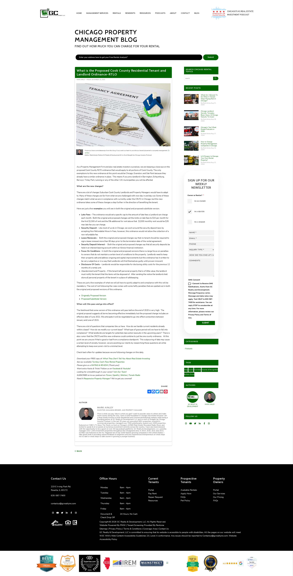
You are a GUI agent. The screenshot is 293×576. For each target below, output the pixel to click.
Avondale (197, 370)
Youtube (126, 368)
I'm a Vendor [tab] (199, 222)
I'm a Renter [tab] (199, 211)
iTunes (108, 375)
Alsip (186, 370)
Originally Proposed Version (93, 295)
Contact (185, 13)
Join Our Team (119, 372)
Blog (196, 13)
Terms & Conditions (132, 528)
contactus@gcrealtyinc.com (63, 503)
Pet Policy (185, 500)
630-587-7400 (58, 495)
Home (79, 13)
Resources (145, 13)
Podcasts (160, 13)
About (173, 13)
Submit (211, 57)
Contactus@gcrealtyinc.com (215, 535)
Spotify (115, 375)
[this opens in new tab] (219, 13)
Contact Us (164, 528)
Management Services (97, 13)
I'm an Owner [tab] (200, 201)
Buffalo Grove (189, 374)
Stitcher (123, 375)
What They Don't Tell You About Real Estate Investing (126, 358)
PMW (123, 525)
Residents (130, 13)
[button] (186, 424)
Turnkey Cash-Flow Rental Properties (108, 362)
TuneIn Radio (134, 375)
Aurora (190, 370)
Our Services (219, 493)
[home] (52, 13)
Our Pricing (218, 497)
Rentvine (160, 525)
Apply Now (186, 493)
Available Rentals (189, 490)
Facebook (116, 368)
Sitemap (103, 528)
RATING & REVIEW (99, 365)
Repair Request (155, 497)
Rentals (117, 13)
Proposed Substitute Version (93, 299)
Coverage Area (150, 528)
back (79, 451)
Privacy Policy (194, 315)
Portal (151, 490)
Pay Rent (152, 493)
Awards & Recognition (210, 370)
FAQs (183, 497)
